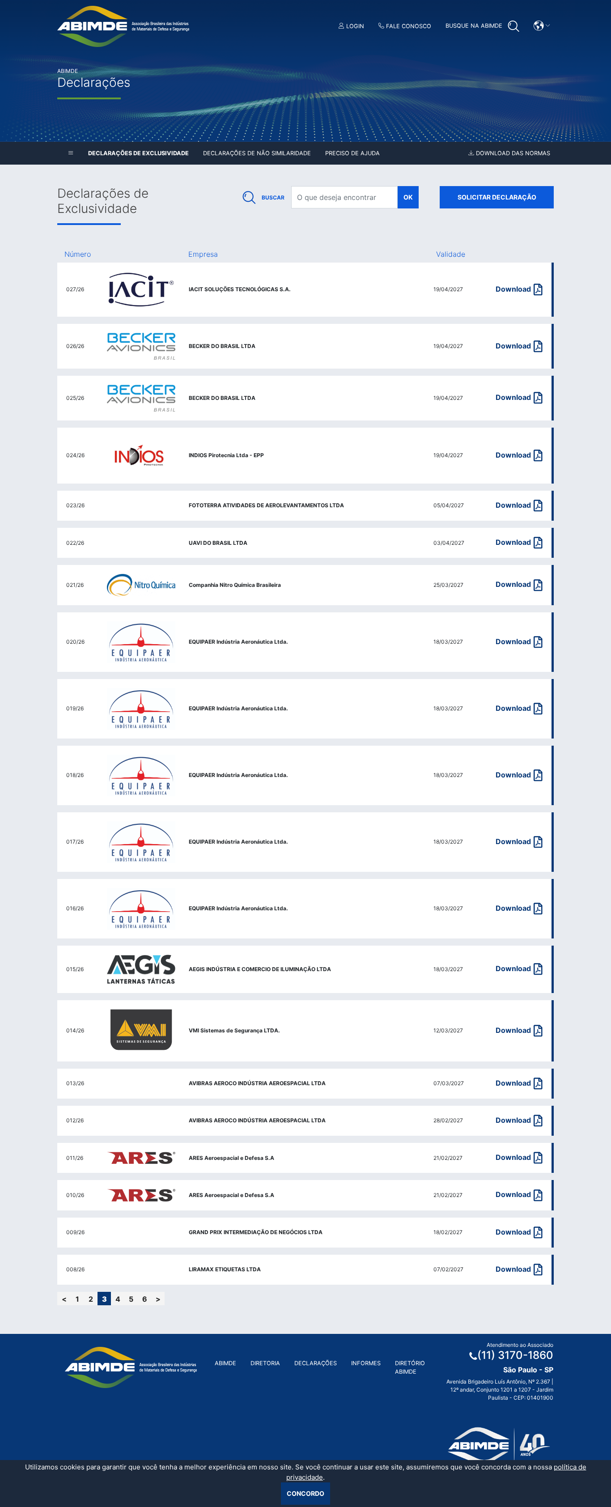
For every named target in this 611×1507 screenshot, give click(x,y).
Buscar (273, 197)
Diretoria (265, 1363)
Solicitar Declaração (497, 197)
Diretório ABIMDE (410, 1367)
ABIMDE (225, 1363)
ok (408, 197)
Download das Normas (512, 153)
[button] (542, 25)
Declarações (315, 1363)
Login (354, 26)
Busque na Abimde (475, 25)
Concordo (305, 1493)
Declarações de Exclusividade (138, 153)
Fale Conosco (407, 26)
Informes (366, 1363)
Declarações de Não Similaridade (257, 153)
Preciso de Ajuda (352, 153)
